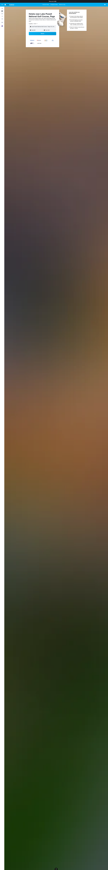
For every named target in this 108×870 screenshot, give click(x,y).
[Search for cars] (2, 13)
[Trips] (2, 22)
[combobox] (33, 23)
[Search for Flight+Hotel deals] (2, 16)
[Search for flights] (2, 8)
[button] (106, 1)
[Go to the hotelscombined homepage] (9, 4)
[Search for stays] (2, 11)
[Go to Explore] (2, 19)
